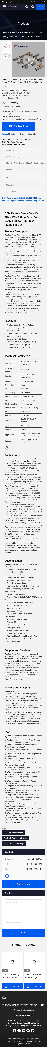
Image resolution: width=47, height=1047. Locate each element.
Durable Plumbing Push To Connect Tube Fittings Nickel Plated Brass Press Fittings (12, 976)
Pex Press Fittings (27, 32)
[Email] (7, 876)
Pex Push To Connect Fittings (15, 838)
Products (13, 32)
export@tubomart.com (13, 2)
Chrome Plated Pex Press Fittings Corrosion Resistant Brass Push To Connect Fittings (34, 976)
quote (40, 7)
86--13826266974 (37, 2)
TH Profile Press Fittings (13, 833)
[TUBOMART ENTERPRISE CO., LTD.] (12, 7)
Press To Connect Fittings (14, 844)
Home (4, 32)
